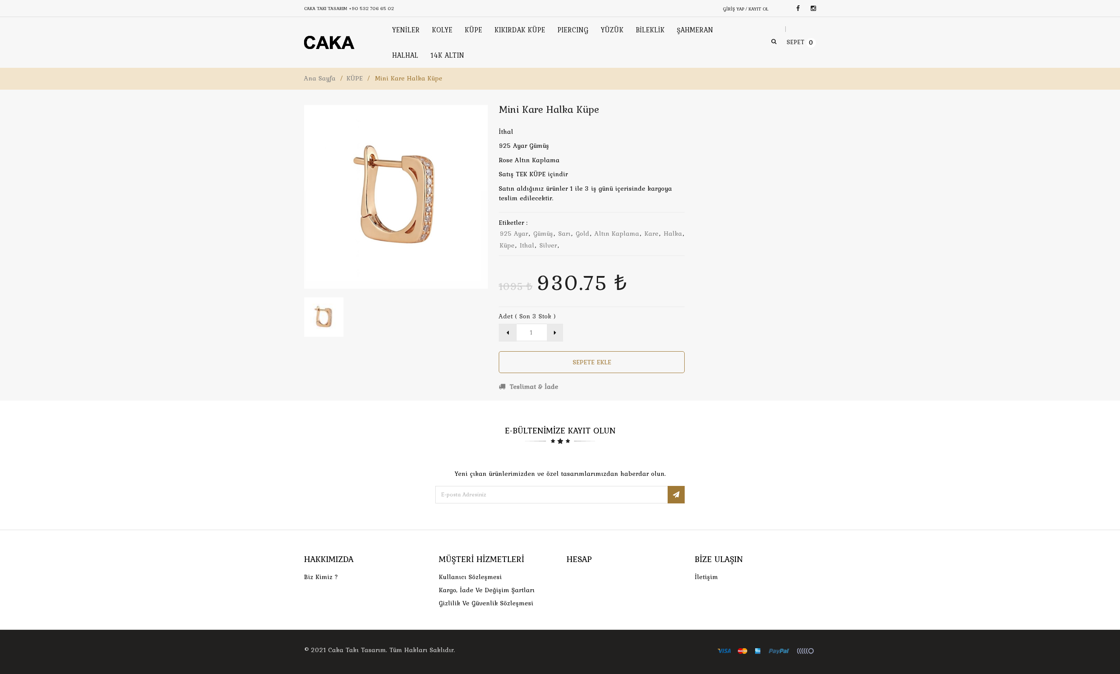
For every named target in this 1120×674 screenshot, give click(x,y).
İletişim (706, 577)
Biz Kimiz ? (321, 577)
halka (673, 233)
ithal (527, 245)
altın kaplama (617, 233)
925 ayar (514, 233)
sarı (564, 233)
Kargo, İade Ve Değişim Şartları (487, 590)
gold (582, 233)
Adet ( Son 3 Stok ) (527, 316)
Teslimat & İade (533, 386)
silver (548, 245)
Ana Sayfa (320, 78)
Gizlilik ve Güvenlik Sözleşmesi (486, 603)
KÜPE (354, 78)
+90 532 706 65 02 (371, 8)
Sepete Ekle (592, 362)
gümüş (543, 233)
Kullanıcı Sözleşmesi (470, 577)
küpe (507, 245)
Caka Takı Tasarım (357, 650)
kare (651, 233)
